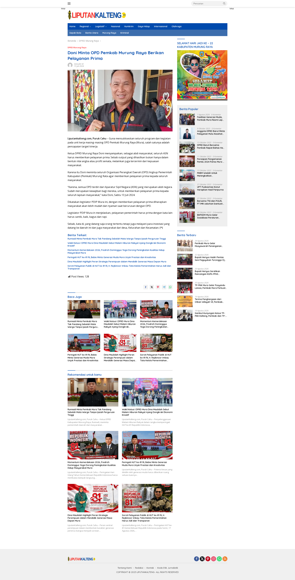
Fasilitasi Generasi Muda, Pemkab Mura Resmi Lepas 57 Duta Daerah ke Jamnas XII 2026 (211, 118)
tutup (63, 9)
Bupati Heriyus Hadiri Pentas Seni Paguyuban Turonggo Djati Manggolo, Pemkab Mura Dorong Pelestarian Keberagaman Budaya (211, 258)
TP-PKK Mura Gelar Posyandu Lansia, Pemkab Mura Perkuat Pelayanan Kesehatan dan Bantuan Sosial (210, 286)
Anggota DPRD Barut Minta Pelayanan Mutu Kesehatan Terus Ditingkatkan (211, 132)
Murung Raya (109, 32)
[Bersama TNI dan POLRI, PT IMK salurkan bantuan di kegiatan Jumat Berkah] (187, 203)
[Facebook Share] (145, 287)
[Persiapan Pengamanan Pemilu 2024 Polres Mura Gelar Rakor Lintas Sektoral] (187, 161)
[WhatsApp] (219, 559)
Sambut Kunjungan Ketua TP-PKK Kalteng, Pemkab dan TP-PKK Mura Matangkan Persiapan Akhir (210, 314)
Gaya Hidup (144, 26)
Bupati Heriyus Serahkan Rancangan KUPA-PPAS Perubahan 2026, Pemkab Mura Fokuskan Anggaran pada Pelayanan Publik (211, 272)
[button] (224, 3)
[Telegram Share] (164, 287)
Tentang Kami (125, 567)
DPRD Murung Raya (77, 47)
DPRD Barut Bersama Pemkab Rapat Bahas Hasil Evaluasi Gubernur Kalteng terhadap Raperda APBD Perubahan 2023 (211, 146)
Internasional (160, 26)
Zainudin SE (79, 64)
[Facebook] (196, 559)
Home (72, 26)
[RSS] (224, 559)
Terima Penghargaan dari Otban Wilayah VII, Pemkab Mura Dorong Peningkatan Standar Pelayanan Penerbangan (208, 300)
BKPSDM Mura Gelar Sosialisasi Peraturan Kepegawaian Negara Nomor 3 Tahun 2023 (208, 216)
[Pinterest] (207, 559)
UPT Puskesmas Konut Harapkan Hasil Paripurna (210, 188)
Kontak (150, 567)
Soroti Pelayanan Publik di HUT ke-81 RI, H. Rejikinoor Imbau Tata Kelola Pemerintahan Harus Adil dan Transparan (119, 267)
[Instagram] (213, 559)
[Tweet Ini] (151, 287)
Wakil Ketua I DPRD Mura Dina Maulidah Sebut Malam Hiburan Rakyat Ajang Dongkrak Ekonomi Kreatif (117, 244)
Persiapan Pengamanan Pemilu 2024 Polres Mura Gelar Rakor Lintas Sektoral (210, 160)
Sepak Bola (75, 32)
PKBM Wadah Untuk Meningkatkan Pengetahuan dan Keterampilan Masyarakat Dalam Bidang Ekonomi (210, 174)
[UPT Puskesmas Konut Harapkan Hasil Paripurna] (187, 189)
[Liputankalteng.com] (97, 14)
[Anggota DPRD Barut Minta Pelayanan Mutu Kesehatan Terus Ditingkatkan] (187, 133)
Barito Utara (91, 32)
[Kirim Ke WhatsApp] (170, 287)
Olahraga (176, 26)
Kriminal (124, 32)
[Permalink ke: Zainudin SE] (70, 64)
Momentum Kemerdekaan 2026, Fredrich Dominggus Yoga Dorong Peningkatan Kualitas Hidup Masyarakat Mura (116, 251)
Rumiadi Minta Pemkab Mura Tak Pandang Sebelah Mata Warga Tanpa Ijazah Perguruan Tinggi (117, 238)
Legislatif (99, 26)
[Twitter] (202, 559)
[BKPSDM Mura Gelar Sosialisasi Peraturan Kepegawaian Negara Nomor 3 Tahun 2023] (187, 217)
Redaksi (139, 567)
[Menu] (70, 3)
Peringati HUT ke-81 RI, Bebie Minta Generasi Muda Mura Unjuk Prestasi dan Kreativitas (112, 257)
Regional (84, 26)
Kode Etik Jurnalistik (167, 567)
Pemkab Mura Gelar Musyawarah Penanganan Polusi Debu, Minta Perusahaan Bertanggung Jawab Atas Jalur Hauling (211, 244)
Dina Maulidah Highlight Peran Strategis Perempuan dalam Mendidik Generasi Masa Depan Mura (117, 261)
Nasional (115, 26)
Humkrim (129, 26)
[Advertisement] (57, 63)
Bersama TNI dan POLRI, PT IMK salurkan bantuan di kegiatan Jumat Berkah (210, 202)
